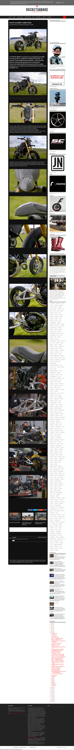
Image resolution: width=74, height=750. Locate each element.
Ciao (55, 467)
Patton (57, 415)
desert (56, 383)
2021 (52, 629)
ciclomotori (52, 507)
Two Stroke (52, 447)
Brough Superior (53, 393)
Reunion (51, 406)
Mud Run (51, 430)
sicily (60, 529)
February (53, 684)
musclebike (63, 522)
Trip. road (57, 417)
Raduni (55, 353)
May (52, 680)
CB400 (56, 464)
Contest (51, 346)
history (60, 452)
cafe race (61, 449)
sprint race (52, 374)
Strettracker (61, 346)
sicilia (56, 529)
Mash (60, 428)
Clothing (51, 400)
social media (58, 531)
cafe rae (56, 499)
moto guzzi (63, 359)
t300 (51, 540)
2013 (52, 693)
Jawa (56, 475)
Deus (60, 400)
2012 (52, 695)
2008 (52, 700)
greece (51, 518)
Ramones (52, 383)
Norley (56, 484)
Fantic (59, 402)
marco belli (52, 522)
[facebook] (57, 747)
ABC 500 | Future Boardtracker (57, 673)
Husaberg (56, 439)
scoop (60, 527)
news (60, 380)
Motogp (51, 482)
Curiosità (60, 307)
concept (51, 391)
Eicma (56, 357)
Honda (56, 305)
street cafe (52, 421)
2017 (52, 688)
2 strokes (60, 460)
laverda (63, 340)
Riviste (59, 337)
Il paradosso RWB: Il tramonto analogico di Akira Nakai (59, 615)
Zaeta (60, 370)
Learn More (58, 2)
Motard (59, 331)
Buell (55, 331)
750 (55, 434)
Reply (13, 540)
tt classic (61, 542)
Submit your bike (28, 17)
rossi (60, 525)
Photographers (52, 322)
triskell (51, 460)
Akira (51, 462)
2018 (52, 687)
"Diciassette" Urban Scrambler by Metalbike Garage (40, 523)
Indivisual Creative (33, 747)
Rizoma (60, 488)
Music (61, 316)
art (50, 342)
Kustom (61, 314)
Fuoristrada (56, 316)
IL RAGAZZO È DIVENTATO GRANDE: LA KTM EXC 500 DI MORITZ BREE (59, 582)
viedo (56, 460)
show (63, 419)
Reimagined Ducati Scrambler (14, 522)
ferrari (63, 514)
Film (60, 320)
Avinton (51, 411)
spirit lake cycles (53, 535)
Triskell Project (20, 17)
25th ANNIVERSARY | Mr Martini (57, 650)
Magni (56, 428)
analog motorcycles (57, 408)
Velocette (57, 447)
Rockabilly (62, 350)
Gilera (63, 357)
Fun (56, 404)
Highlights (52, 389)
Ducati (24, 24)
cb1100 (56, 503)
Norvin (62, 413)
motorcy (57, 522)
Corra (61, 335)
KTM (57, 333)
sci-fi (56, 527)
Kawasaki (52, 314)
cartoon (51, 503)
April (53, 681)
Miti (60, 318)
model (61, 454)
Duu (62, 469)
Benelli (51, 359)
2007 (52, 701)
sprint (59, 387)
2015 (52, 691)
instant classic (57, 361)
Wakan (51, 408)
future (51, 452)
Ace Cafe (51, 381)
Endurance (56, 325)
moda (57, 454)
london (51, 520)
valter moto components (57, 544)
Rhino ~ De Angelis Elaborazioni (57, 638)
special (60, 353)
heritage (55, 452)
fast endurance (53, 514)
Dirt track (56, 320)
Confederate (59, 378)
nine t (51, 387)
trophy (56, 542)
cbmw (51, 505)
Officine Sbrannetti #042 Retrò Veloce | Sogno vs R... (58, 641)
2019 (52, 632)
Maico (61, 477)
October (53, 636)
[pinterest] (62, 747)
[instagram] (58, 747)
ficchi (51, 516)
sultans (56, 391)
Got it (63, 2)
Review (56, 488)
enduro (60, 344)
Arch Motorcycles (61, 409)
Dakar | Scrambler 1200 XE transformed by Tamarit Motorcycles (27, 523)
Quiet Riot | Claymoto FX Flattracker (58, 666)
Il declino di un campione (55, 651)
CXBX (51, 467)
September (54, 675)
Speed (51, 385)
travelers (52, 542)
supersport (58, 421)
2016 (52, 689)
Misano (62, 479)
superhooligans (53, 538)
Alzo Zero (55, 462)
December (54, 633)
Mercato (51, 479)
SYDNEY (55, 490)
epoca (57, 512)
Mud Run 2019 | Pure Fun (55, 653)
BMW (51, 310)
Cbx (60, 424)
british (51, 499)
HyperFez (14, 537)
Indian (61, 342)
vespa (57, 423)
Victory (62, 447)
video (63, 303)
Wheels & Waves (53, 363)
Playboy (55, 486)
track (61, 540)
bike (56, 348)
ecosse (63, 510)
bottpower (60, 396)
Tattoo (51, 331)
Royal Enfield (52, 333)
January (53, 685)
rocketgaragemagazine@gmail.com (17, 713)
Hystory (51, 428)
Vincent (51, 357)
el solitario (52, 512)
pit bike (60, 523)
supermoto (59, 538)
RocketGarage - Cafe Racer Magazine (20, 747)
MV (57, 335)
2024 (52, 625)
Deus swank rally (53, 402)
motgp (55, 456)
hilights (56, 518)
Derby (63, 467)
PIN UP (55, 307)
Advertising (38, 17)
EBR (51, 471)
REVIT (60, 486)
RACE (56, 312)
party (63, 456)
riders (51, 525)
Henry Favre (58, 426)
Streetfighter (57, 359)
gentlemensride (61, 516)
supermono (62, 432)
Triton (60, 348)
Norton (56, 318)
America (51, 436)
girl (61, 365)
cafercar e (57, 501)
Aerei (60, 357)
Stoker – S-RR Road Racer (56, 639)
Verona (61, 430)
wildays (56, 548)
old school (52, 432)
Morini (51, 353)
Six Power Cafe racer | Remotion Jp (57, 655)
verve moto (52, 423)
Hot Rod (60, 473)
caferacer (62, 389)
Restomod (62, 333)
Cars (59, 312)
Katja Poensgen (61, 475)
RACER (62, 355)
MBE (51, 368)
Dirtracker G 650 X (54, 645)
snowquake (52, 531)
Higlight (51, 439)
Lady (51, 477)
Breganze (52, 424)
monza (51, 456)
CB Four (51, 325)
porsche (57, 432)
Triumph (51, 305)
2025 (52, 624)
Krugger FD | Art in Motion (56, 667)
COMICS (51, 329)
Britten (56, 411)
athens (57, 495)
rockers (56, 458)
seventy (51, 529)
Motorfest (57, 413)
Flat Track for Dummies (55, 670)
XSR (55, 396)
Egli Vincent (52, 426)
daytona (51, 510)
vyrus (60, 546)
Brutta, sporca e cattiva (55, 644)
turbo (56, 409)
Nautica (51, 484)
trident (51, 434)
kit (63, 518)
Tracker (58, 340)
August (53, 676)
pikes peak (61, 383)
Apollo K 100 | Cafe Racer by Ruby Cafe (58, 656)
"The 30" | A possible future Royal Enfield (57, 662)
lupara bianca (57, 520)
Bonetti (51, 464)
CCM (58, 393)
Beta (60, 462)
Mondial (57, 389)
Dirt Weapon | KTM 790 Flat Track (57, 649)
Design (51, 320)
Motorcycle (28, 24)
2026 (52, 623)
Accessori (52, 318)
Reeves (51, 488)
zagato (56, 550)
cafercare (62, 501)
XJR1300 (51, 396)
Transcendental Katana (55, 669)
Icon (56, 381)
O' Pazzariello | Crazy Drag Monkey (57, 654)
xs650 (61, 548)
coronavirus (61, 507)
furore (55, 516)
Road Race (57, 406)
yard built (52, 550)
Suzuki (56, 314)
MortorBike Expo (58, 480)
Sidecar (55, 344)
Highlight (60, 305)
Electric (56, 346)
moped (51, 409)
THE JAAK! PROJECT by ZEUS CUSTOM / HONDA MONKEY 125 (58, 672)
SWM (61, 406)
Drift (51, 469)
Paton (59, 381)
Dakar (56, 400)
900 (60, 423)
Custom (51, 350)
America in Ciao (57, 436)
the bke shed (56, 540)
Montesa (60, 404)
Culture (58, 467)
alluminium (52, 495)
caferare (51, 501)
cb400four (61, 503)
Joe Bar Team (52, 378)
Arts (58, 310)
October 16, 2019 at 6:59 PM (42, 537)
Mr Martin (60, 482)
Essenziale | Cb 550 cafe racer (56, 643)
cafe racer (58, 303)
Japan (59, 376)
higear (61, 385)
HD (63, 378)
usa (51, 544)
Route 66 (51, 445)
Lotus (55, 477)
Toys (54, 342)
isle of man (52, 454)
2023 (52, 627)
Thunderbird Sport (59, 492)
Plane (51, 486)
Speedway (52, 492)
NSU (55, 441)
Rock (51, 490)
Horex (63, 426)
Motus (56, 482)
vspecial (55, 546)
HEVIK (51, 473)
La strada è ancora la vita (58, 607)
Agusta (59, 434)
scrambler (31, 24)
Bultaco (56, 424)
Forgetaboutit (60, 471)
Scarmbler (52, 338)
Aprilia (51, 344)
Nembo (59, 441)
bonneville (56, 385)
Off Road (51, 361)
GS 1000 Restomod (55, 637)
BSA (55, 337)
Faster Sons (52, 404)
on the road (55, 523)
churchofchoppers (57, 505)
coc (56, 507)
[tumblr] (63, 747)
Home (10, 17)
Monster (51, 480)
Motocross (52, 413)
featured (59, 514)
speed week (58, 533)
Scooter (56, 329)
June (52, 679)
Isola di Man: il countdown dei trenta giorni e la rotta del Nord (59, 575)
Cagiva (62, 393)
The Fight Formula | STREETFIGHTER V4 (58, 647)
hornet (60, 518)
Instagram (49, 17)
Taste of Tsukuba (58, 445)
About (14, 17)
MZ (58, 477)
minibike (51, 419)
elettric (51, 398)
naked (60, 456)
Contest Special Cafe (53, 370)
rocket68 (56, 525)
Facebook (44, 17)
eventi (51, 316)
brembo (63, 497)
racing (57, 338)
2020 (52, 631)
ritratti (51, 458)
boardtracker (52, 497)
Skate (59, 490)
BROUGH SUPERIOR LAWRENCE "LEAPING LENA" (59, 562)
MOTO (55, 368)
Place (51, 380)
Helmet (55, 473)
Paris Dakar (52, 415)
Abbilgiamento (53, 372)
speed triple (52, 533)
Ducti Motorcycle (56, 469)
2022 (52, 628)
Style (55, 310)
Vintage (51, 312)
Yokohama (62, 417)
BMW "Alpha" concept (58, 568)
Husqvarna (52, 348)
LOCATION (62, 325)
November (54, 634)
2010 (52, 697)
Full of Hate (56, 602)
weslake (51, 548)
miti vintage (57, 398)
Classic (51, 337)
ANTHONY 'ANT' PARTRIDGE (30, 57)
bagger (51, 449)
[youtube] (65, 747)
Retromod (57, 430)
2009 (52, 698)
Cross (60, 411)
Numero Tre (61, 484)
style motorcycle (53, 327)
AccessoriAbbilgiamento (54, 355)
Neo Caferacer (52, 443)
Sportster (52, 417)
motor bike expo (58, 419)
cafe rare (61, 499)
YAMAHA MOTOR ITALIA (54, 365)
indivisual (55, 380)
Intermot (51, 475)
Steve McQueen (53, 340)
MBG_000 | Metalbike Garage (56, 659)
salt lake (51, 527)
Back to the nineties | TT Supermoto (57, 660)
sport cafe (60, 535)
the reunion (61, 458)
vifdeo (51, 546)
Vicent (58, 372)
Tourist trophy (52, 335)
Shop (33, 17)
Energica (55, 471)
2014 (52, 692)
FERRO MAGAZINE (53, 376)
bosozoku (58, 497)
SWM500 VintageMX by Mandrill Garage (57, 665)
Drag (61, 374)
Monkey (51, 441)
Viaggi (57, 374)
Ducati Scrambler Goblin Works (57, 658)
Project (60, 329)
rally (55, 387)
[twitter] (60, 747)
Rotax (62, 443)
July (52, 677)
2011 (51, 696)
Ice (63, 473)
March (53, 683)
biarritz (56, 449)
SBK (60, 415)
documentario (57, 510)
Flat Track (59, 322)
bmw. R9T (56, 350)
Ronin (58, 443)
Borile (62, 398)
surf (64, 538)
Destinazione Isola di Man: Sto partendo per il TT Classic (59, 597)
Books (58, 342)
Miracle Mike (57, 479)
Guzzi (62, 310)
